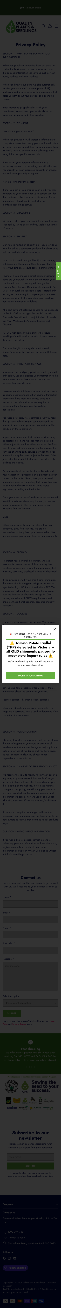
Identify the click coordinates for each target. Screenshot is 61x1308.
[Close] (55, 629)
